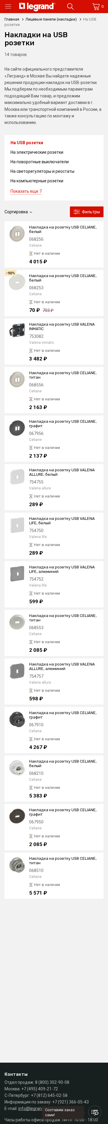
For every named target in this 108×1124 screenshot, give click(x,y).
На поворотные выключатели (39, 161)
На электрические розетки (36, 152)
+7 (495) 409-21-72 (39, 1088)
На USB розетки (26, 142)
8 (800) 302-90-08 (52, 1082)
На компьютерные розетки (36, 180)
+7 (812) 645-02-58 (49, 1095)
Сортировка (16, 211)
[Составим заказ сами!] (94, 1112)
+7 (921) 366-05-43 (70, 1102)
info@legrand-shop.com (41, 1108)
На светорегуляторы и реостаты (42, 171)
